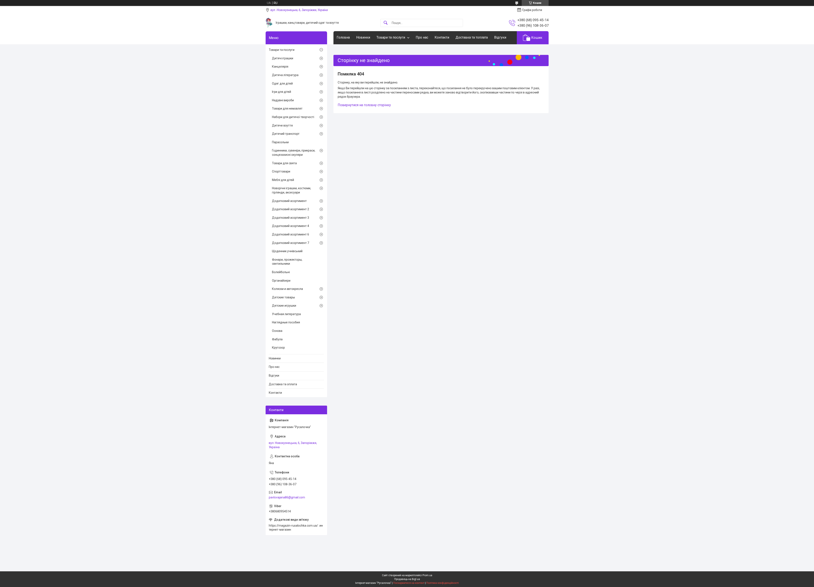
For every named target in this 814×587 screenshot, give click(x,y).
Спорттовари (281, 171)
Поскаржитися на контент (408, 582)
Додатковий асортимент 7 (290, 243)
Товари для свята (284, 163)
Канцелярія (280, 66)
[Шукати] (386, 23)
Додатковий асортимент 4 (290, 226)
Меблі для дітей (283, 180)
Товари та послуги (390, 37)
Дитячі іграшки (282, 58)
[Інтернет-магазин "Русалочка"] (269, 23)
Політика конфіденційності (442, 582)
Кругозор (278, 347)
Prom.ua (427, 575)
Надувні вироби (283, 100)
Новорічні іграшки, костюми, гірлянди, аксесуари (291, 190)
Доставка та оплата (283, 384)
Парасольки (280, 142)
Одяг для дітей (282, 83)
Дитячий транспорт (286, 133)
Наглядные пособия (286, 322)
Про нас (422, 37)
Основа (277, 330)
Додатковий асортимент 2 (290, 209)
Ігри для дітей (281, 91)
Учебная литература (286, 314)
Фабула (277, 339)
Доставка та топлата (472, 37)
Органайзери (281, 280)
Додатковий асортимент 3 (290, 217)
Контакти (442, 37)
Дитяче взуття (282, 125)
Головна (343, 37)
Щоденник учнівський (287, 251)
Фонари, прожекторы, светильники (287, 262)
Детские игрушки (284, 305)
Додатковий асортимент (289, 201)
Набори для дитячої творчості (293, 117)
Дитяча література (285, 75)
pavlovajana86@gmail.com (287, 497)
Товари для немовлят (287, 108)
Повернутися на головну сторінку (364, 105)
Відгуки (500, 37)
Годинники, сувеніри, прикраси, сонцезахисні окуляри (293, 152)
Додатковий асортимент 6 (290, 234)
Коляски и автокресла (287, 289)
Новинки (363, 37)
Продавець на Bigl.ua (407, 579)
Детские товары (283, 297)
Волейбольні (281, 272)
